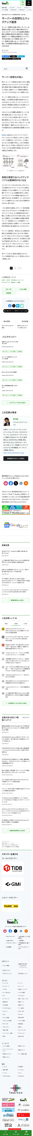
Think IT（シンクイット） (8, 2)
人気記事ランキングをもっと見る (17, 703)
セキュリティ (6, 1027)
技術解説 (20, 1066)
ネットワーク (27, 7)
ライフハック (21, 1033)
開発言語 (5, 1002)
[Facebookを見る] (10, 931)
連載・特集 (4, 7)
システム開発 (21, 992)
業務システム (21, 1046)
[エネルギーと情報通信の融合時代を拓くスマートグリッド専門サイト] (8, 1116)
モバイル (5, 1011)
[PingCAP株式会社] (13, 868)
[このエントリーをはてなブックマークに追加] (17, 305)
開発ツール (21, 1002)
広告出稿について (22, 973)
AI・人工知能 (5, 9)
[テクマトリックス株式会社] (11, 906)
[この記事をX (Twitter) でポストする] (13, 305)
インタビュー (21, 1069)
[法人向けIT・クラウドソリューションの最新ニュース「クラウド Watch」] (8, 1110)
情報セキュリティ (7, 1054)
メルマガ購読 (6, 965)
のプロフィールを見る (15, 458)
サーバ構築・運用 (22, 1054)
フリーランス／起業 (7, 1033)
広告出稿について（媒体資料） (24, 937)
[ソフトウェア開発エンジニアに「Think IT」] (23, 1100)
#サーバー (21, 280)
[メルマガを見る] (5, 931)
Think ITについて (7, 973)
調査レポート (21, 1050)
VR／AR (20, 1014)
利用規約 (21, 940)
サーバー (19, 7)
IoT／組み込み (6, 992)
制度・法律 (21, 1036)
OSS (4, 1014)
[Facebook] (11, 483)
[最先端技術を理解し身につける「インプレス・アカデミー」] (23, 1126)
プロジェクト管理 (7, 1020)
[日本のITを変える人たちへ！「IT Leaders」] (23, 1110)
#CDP (8, 280)
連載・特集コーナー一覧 (7, 843)
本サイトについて (11, 936)
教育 (4, 1036)
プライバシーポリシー (12, 943)
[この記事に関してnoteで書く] (21, 306)
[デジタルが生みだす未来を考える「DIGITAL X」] (23, 1121)
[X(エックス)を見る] (15, 931)
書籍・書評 (5, 1069)
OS (3, 995)
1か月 (25, 624)
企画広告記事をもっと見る (17, 830)
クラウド (5, 989)
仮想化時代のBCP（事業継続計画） (10, 845)
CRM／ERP (21, 1011)
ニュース (5, 1066)
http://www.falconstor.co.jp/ (13, 453)
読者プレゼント (6, 970)
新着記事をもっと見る (17, 600)
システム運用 (21, 1020)
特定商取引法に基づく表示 (24, 943)
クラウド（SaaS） (7, 1008)
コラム (19, 1073)
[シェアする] (10, 305)
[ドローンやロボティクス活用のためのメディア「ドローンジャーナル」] (8, 1126)
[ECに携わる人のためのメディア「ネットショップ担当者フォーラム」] (23, 1116)
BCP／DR (5, 1024)
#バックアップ (6, 282)
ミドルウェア (21, 995)
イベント (5, 1073)
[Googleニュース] (21, 483)
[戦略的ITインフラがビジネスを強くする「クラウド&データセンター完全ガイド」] (8, 1100)
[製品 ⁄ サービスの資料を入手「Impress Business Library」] (8, 1121)
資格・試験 (5, 1030)
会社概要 (9, 947)
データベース (6, 998)
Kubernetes (13, 9)
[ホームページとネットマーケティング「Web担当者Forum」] (8, 1105)
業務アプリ (21, 1005)
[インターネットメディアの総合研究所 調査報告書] (23, 1105)
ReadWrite (21, 1076)
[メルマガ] (6, 483)
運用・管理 (21, 1017)
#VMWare (14, 280)
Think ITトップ (5, 841)
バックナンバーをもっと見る (17, 403)
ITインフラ (12, 7)
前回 (3, 135)
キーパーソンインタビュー (7, 1050)
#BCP (3, 280)
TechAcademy (6, 1076)
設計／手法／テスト (23, 998)
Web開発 (5, 1005)
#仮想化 (13, 282)
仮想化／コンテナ (22, 989)
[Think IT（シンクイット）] (12, 922)
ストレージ (21, 986)
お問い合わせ (10, 940)
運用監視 (20, 1024)
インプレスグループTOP (23, 947)
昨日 (6, 624)
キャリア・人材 (21, 1030)
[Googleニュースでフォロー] (21, 931)
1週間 (16, 624)
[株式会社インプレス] (15, 1089)
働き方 (20, 1027)
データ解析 (21, 1008)
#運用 (18, 282)
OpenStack (22, 9)
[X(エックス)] (16, 483)
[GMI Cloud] (13, 884)
